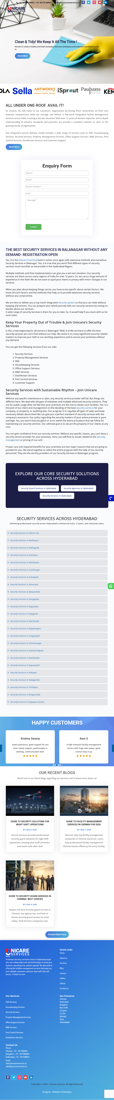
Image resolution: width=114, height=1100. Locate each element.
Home (62, 953)
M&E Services (11, 1027)
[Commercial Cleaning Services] (43, 90)
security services (85, 407)
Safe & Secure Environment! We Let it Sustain (51, 42)
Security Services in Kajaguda (24, 613)
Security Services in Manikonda (24, 658)
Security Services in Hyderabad (57, 495)
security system (66, 302)
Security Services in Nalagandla (25, 680)
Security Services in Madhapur (24, 540)
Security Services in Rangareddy (25, 694)
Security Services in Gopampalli (25, 665)
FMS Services (11, 1002)
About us (63, 958)
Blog (61, 968)
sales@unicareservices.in (16, 1063)
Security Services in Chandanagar (26, 643)
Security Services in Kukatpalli (24, 577)
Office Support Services (15, 1022)
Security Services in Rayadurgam (25, 628)
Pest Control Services (14, 1032)
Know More (23, 56)
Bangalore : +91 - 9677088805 (17, 1054)
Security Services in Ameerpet (24, 584)
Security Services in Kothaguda (24, 547)
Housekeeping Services (15, 1007)
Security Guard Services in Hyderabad (38, 488)
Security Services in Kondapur (24, 555)
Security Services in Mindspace (24, 562)
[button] (53, 765)
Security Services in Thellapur (24, 687)
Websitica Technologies (61, 1092)
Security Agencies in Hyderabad (78, 488)
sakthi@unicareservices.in (16, 1066)
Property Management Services (18, 1017)
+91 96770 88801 (43, 2)
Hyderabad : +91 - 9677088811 (18, 1057)
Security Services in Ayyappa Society (27, 702)
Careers (63, 973)
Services (63, 963)
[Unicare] (20, 90)
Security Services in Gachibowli (24, 621)
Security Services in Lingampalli (25, 636)
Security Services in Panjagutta (24, 599)
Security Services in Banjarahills (25, 591)
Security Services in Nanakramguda (27, 650)
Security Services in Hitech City (24, 533)
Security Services (13, 1012)
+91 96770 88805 (26, 2)
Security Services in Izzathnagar (25, 569)
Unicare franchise (28, 260)
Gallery (62, 978)
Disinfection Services (14, 1037)
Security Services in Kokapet (23, 672)
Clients (62, 983)
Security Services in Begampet (24, 606)
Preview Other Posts (57, 934)
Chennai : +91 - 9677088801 (17, 1051)
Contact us (64, 988)
